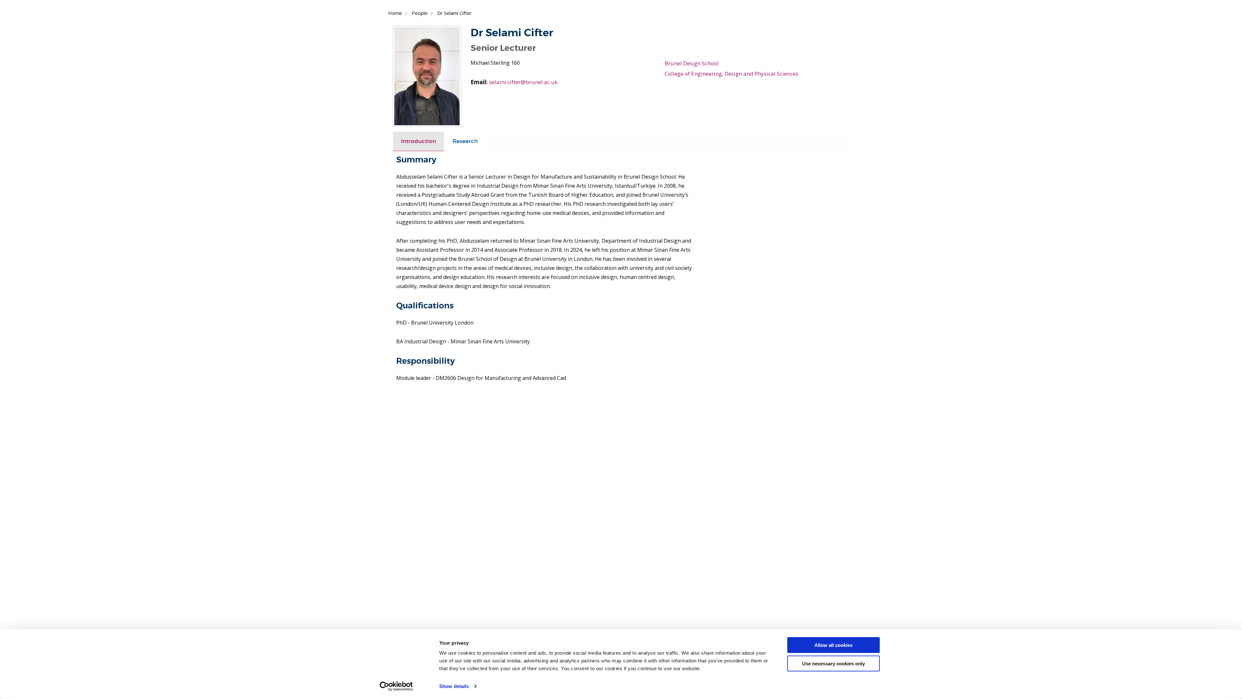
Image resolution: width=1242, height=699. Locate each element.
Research (465, 141)
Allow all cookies (833, 645)
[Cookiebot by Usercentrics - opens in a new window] (396, 686)
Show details (454, 686)
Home (395, 13)
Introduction (418, 141)
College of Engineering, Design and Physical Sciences (731, 73)
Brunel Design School (692, 63)
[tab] (418, 141)
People (420, 13)
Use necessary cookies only (833, 663)
